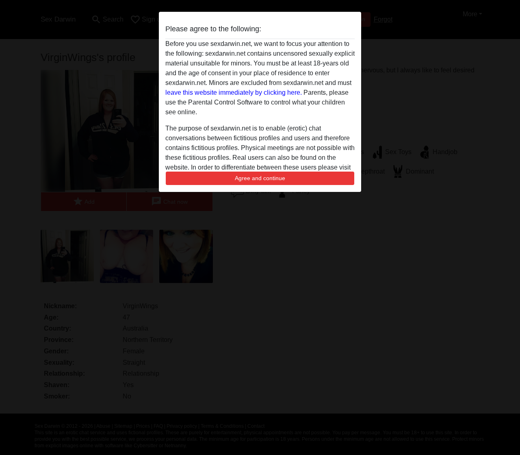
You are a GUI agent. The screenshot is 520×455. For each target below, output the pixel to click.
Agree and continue (260, 178)
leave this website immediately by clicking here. (233, 92)
